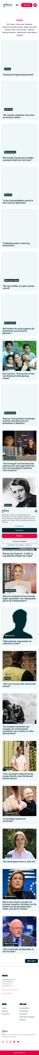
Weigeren (19, 536)
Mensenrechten (21, 30)
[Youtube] (18, 1042)
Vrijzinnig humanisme (9, 32)
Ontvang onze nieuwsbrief (10, 990)
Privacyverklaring (19, 545)
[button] (36, 511)
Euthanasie (28, 24)
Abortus (12, 24)
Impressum (28, 545)
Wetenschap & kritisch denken (27, 32)
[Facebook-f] (3, 1042)
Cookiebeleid (10, 545)
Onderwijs (31, 30)
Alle (8, 24)
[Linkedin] (14, 1042)
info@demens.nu (7, 984)
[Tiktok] (10, 1042)
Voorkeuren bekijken (19, 541)
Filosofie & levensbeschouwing (12, 27)
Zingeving (19, 35)
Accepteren (20, 530)
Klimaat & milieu (10, 30)
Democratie (20, 24)
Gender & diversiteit (30, 27)
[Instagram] (7, 1042)
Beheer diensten (19, 526)
